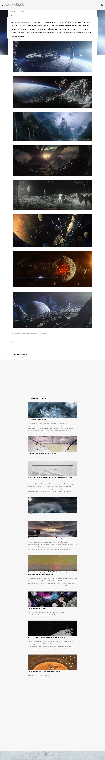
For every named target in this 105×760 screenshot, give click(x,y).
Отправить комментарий (19, 354)
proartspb (15, 5)
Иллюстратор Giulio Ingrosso (38, 608)
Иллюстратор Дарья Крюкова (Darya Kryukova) (44, 671)
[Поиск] (102, 5)
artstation (44, 334)
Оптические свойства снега (37, 419)
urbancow (60, 757)
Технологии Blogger (53, 753)
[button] (12, 15)
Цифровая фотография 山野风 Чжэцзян (42, 453)
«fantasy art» (32, 514)
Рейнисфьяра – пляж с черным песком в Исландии (45, 538)
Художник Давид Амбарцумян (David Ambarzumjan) (46, 637)
